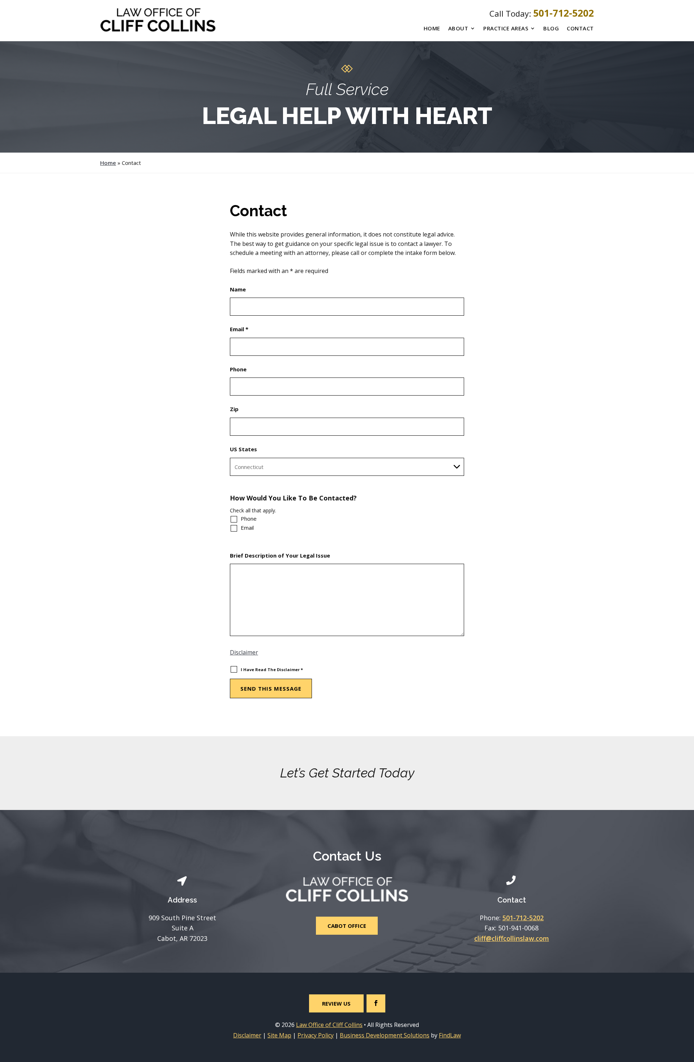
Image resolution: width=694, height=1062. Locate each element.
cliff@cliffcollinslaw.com (511, 938)
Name (238, 289)
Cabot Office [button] (346, 925)
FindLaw (450, 1035)
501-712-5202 (563, 13)
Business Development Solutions (384, 1035)
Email (239, 329)
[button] (687, 1009)
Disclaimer (244, 652)
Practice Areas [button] (505, 28)
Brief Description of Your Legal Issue (280, 555)
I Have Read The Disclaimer (272, 669)
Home (432, 28)
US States (243, 449)
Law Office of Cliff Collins (329, 1025)
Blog (551, 28)
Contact (580, 28)
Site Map (279, 1035)
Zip (234, 409)
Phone (238, 369)
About (458, 28)
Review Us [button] (336, 1003)
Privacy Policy (315, 1035)
